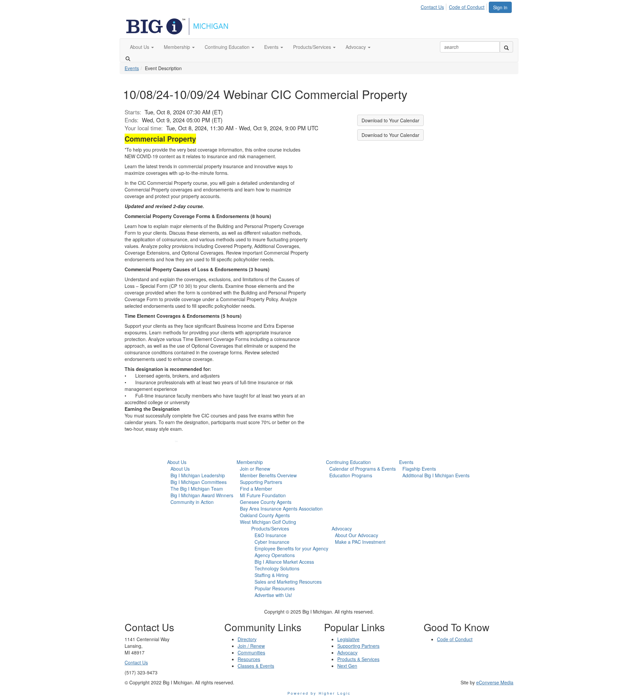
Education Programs (350, 475)
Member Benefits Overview (268, 475)
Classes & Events (256, 665)
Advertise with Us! (273, 595)
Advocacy (342, 528)
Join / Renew (251, 645)
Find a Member (256, 488)
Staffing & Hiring (271, 575)
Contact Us (432, 7)
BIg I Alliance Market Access (284, 561)
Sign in (500, 7)
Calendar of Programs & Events (362, 468)
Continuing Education (348, 462)
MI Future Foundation (263, 495)
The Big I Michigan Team (196, 488)
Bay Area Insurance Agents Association (281, 508)
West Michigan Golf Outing (268, 522)
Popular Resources (275, 588)
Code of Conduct (466, 7)
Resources (249, 659)
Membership (250, 462)
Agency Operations (275, 555)
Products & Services (358, 659)
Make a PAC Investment (360, 541)
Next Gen (347, 665)
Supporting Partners (261, 482)
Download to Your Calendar (390, 120)
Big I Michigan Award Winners (201, 495)
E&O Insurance (270, 535)
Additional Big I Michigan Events (436, 475)
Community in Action (192, 502)
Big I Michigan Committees (198, 482)
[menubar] (454, 6)
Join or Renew (255, 468)
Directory (247, 639)
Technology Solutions (277, 568)
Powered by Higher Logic (319, 693)
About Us (176, 462)
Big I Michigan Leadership (197, 475)
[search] (506, 47)
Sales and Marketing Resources (288, 581)
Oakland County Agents (265, 515)
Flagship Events (419, 468)
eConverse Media (494, 682)
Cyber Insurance (272, 541)
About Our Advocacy (356, 535)
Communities (251, 652)
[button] (142, 47)
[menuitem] (434, 6)
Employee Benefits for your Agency (291, 548)
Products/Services (270, 528)
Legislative (348, 639)
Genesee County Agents (265, 502)
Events (132, 68)
